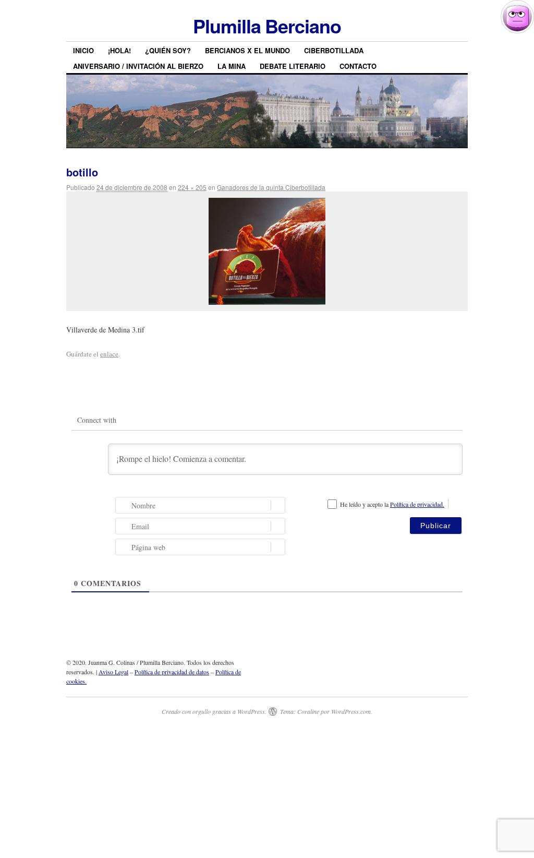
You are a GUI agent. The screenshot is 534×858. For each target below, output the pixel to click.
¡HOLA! (119, 50)
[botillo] (267, 251)
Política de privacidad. (417, 504)
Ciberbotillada (333, 50)
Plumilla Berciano (267, 25)
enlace (109, 354)
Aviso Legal (113, 672)
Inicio (83, 50)
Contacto (358, 66)
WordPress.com (351, 711)
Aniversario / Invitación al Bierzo (138, 66)
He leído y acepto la (392, 504)
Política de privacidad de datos (172, 672)
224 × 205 (192, 187)
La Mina (231, 66)
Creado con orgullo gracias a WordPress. (214, 711)
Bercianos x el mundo (247, 50)
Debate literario (292, 66)
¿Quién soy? (168, 50)
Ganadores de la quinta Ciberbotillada (271, 187)
